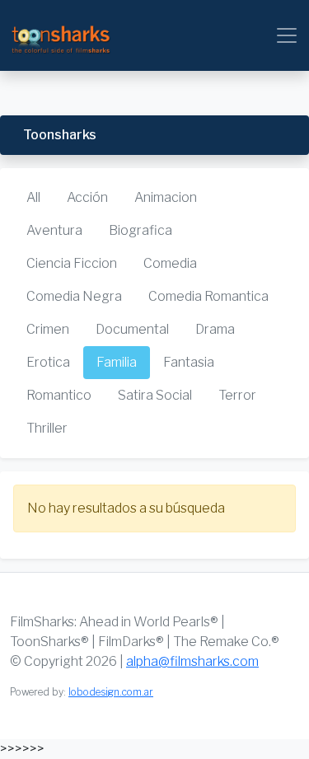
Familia (116, 362)
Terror (237, 395)
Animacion (165, 197)
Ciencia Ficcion (71, 263)
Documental (132, 329)
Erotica (48, 362)
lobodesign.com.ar (110, 692)
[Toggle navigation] (286, 35)
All (33, 197)
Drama (215, 329)
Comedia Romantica (208, 296)
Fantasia (188, 362)
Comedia (170, 263)
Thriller (47, 428)
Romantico (58, 395)
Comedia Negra (74, 296)
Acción (87, 197)
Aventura (54, 230)
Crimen (47, 329)
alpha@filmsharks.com (192, 661)
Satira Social (155, 395)
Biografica (140, 230)
